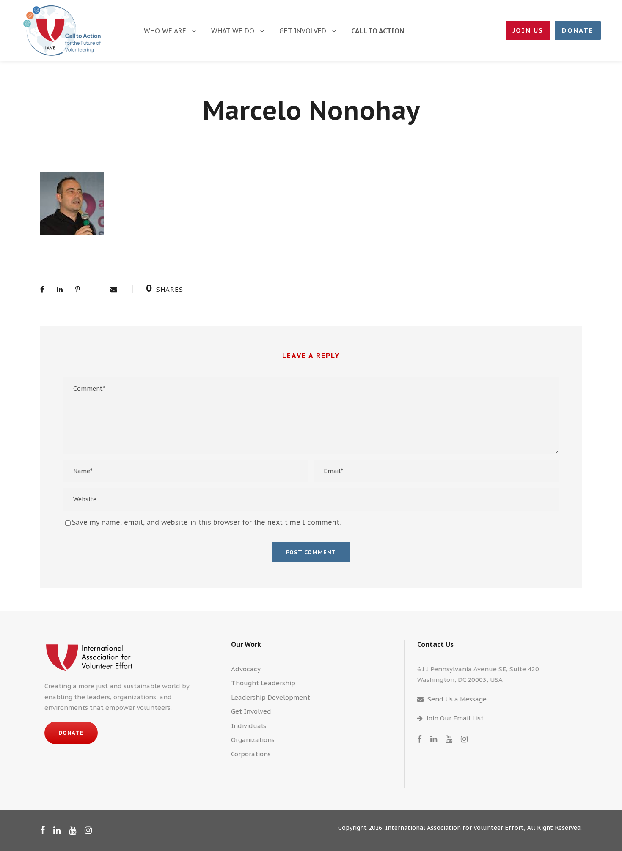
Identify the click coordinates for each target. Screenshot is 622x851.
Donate (578, 30)
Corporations (251, 754)
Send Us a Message (457, 699)
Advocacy (246, 669)
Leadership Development (270, 697)
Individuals (248, 726)
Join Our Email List (455, 718)
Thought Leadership (263, 683)
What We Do (232, 31)
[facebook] (419, 739)
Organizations (253, 740)
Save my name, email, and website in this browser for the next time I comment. (206, 522)
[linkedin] (433, 739)
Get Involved (302, 31)
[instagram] (464, 739)
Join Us (528, 30)
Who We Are (165, 31)
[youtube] (449, 739)
